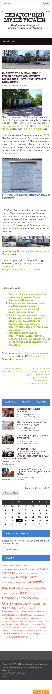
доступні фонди (9, 618)
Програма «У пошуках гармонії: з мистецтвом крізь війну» (33, 471)
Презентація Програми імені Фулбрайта (33, 436)
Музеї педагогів (33, 356)
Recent (26, 402)
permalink (19, 359)
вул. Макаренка (10, 126)
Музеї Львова (36, 588)
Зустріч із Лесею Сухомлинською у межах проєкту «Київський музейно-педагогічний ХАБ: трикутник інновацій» (25, 453)
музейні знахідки (8, 624)
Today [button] (16, 493)
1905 (25, 129)
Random (41, 402)
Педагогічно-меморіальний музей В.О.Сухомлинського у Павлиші (26, 316)
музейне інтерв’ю (43, 621)
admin (24, 85)
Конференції (8, 577)
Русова (18, 608)
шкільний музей (40, 630)
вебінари (8, 614)
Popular (10, 402)
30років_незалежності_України (13, 569)
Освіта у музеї (43, 599)
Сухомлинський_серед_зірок (14, 611)
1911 (30, 129)
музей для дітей (31, 621)
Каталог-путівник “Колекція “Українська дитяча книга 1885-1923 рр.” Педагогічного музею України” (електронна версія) (38, 376)
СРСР (46, 135)
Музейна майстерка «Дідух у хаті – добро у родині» (33, 423)
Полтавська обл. (25, 251)
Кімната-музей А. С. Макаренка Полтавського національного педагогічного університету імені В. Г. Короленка (28, 325)
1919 (40, 129)
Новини (14, 593)
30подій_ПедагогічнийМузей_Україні (15, 566)
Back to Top (7, 676)
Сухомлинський (28, 608)
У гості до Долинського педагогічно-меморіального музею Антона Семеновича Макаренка (27, 297)
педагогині (27, 627)
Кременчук (24, 123)
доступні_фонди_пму (37, 615)
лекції (29, 618)
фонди (32, 630)
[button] (7, 493)
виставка (17, 615)
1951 (11, 120)
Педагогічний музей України (25, 17)
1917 (35, 129)
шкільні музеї (9, 633)
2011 (15, 225)
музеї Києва (41, 624)
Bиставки (30, 569)
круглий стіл (21, 618)
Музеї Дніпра (26, 588)
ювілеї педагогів (18, 636)
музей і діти (20, 624)
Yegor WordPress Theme (14, 673)
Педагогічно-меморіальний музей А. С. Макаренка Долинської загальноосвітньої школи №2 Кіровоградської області (26, 307)
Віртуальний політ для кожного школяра (12, 370)
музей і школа (31, 624)
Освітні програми (16, 603)
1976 (6, 194)
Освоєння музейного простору (28, 410)
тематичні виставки (22, 630)
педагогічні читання (38, 627)
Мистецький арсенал (23, 583)
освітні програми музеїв (12, 627)
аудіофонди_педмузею (36, 611)
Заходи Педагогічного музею (25, 573)
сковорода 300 (8, 630)
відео (24, 614)
